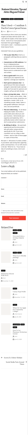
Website (3, 203)
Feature (11, 19)
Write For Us (13, 163)
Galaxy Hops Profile (19, 292)
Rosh (16, 242)
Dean (4, 31)
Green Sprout (18, 314)
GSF (2, 21)
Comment (4, 177)
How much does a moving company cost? (18, 237)
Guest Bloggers (5, 163)
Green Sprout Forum (19, 19)
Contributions (5, 161)
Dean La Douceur (5, 19)
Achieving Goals (16, 324)
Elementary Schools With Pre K (7, 274)
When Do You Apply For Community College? (19, 309)
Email (2, 196)
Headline (15, 233)
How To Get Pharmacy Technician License (20, 332)
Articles (14, 230)
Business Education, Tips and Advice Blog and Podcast (14, 10)
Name (2, 189)
